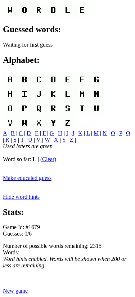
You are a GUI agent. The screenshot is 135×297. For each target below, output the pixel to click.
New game (15, 291)
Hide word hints (21, 197)
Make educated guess (27, 178)
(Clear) (48, 159)
